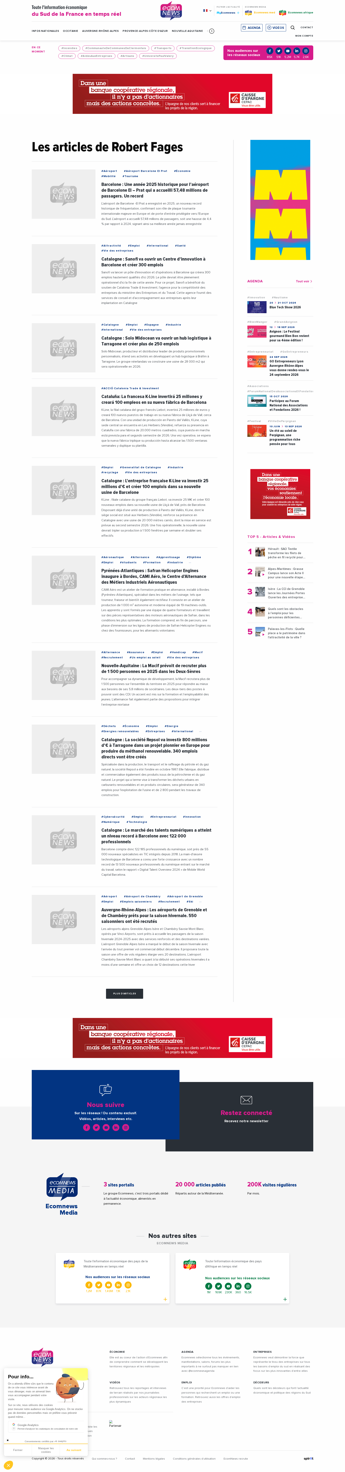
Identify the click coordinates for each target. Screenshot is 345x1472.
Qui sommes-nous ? (104, 1458)
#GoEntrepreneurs (294, 351)
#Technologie (137, 822)
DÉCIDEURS (261, 1382)
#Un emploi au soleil (145, 657)
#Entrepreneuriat (163, 816)
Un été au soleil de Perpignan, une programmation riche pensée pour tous (285, 437)
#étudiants (128, 562)
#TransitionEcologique (196, 48)
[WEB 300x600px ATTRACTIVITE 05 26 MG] (280, 200)
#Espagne (151, 324)
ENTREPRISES (262, 1352)
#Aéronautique (112, 557)
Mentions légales (154, 1458)
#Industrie (173, 324)
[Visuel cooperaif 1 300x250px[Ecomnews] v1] (280, 494)
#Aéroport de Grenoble (185, 896)
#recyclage (109, 472)
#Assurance (136, 652)
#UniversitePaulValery (157, 56)
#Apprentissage (168, 557)
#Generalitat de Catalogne (140, 467)
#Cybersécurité (113, 816)
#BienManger (257, 322)
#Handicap (178, 652)
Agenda (254, 27)
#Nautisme (280, 297)
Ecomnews (226, 12)
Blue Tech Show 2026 (285, 307)
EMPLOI (186, 1382)
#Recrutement (112, 657)
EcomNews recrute (236, 1458)
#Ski (190, 901)
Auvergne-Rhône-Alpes (100, 31)
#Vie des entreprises (117, 250)
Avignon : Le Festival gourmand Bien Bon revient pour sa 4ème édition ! (289, 335)
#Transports (162, 48)
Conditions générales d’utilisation (194, 1458)
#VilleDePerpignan (282, 421)
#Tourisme (130, 176)
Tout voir (302, 281)
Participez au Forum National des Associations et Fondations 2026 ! (289, 405)
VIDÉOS (115, 1382)
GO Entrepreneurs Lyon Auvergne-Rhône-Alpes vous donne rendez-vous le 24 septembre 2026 (289, 368)
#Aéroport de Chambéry (142, 896)
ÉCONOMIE (117, 1352)
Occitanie (70, 31)
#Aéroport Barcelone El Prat (145, 171)
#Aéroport (109, 171)
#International (157, 245)
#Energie (171, 726)
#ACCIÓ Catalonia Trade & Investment (130, 388)
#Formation (152, 562)
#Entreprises (155, 731)
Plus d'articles (124, 994)
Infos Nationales (45, 31)
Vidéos (278, 27)
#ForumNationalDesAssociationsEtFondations (281, 391)
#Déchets (108, 726)
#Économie (182, 171)
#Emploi (134, 245)
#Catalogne (110, 324)
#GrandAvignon (285, 322)
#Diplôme (194, 557)
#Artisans (127, 56)
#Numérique (110, 822)
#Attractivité (111, 245)
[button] (211, 31)
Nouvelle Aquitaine (187, 31)
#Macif (197, 652)
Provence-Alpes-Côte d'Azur (145, 31)
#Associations (258, 386)
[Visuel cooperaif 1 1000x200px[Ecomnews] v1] (172, 94)
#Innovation (192, 816)
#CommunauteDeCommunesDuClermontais (115, 48)
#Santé (180, 245)
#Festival (254, 421)
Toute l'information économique (76, 11)
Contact (130, 1458)
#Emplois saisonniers (136, 901)
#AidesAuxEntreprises (96, 56)
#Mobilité (108, 176)
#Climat (66, 56)
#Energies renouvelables (120, 731)
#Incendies (69, 48)
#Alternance (140, 557)
